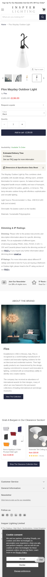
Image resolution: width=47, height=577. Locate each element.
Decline (22, 565)
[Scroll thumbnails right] (44, 78)
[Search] (42, 17)
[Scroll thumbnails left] (3, 78)
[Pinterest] (20, 515)
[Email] (3, 515)
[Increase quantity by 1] (22, 124)
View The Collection (13, 397)
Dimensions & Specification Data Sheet (22, 168)
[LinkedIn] (16, 515)
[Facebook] (7, 515)
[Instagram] (11, 515)
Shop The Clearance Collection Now (23, 464)
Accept (22, 559)
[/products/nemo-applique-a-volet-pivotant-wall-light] (13, 436)
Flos (5, 93)
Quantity (4, 119)
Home (3, 24)
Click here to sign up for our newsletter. (16, 500)
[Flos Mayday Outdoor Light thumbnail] (7, 78)
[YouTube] (24, 515)
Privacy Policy (21, 552)
